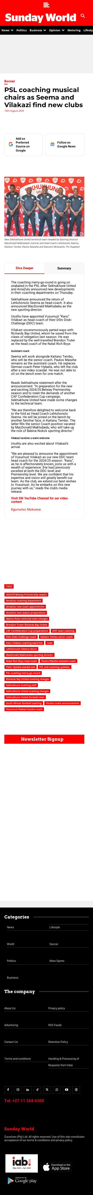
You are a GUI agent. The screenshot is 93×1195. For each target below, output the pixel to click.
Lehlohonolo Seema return (21, 648)
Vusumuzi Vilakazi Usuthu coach (24, 709)
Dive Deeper (24, 268)
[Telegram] (52, 164)
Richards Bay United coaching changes (27, 679)
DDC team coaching (63, 630)
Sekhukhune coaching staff (21, 685)
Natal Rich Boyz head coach (21, 660)
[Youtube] (66, 1090)
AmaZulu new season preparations (25, 612)
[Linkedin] (32, 164)
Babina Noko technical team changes (27, 618)
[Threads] (76, 1090)
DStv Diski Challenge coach (21, 636)
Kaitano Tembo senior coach (56, 636)
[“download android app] (21, 1186)
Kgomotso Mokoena (26, 509)
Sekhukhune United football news (25, 697)
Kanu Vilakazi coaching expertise (24, 642)
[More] (82, 164)
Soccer (9, 81)
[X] (42, 164)
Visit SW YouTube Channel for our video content (39, 500)
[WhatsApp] (62, 164)
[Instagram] (18, 1090)
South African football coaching (24, 703)
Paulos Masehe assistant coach (58, 660)
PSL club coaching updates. (54, 667)
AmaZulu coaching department (23, 600)
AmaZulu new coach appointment (25, 606)
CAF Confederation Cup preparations (27, 630)
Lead (49, 642)
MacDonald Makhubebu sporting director (29, 654)
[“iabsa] (21, 1173)
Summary (64, 268)
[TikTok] (37, 1090)
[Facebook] (22, 164)
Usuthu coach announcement (62, 703)
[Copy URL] (72, 164)
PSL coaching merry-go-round (23, 673)
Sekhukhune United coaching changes (27, 691)
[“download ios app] (56, 1173)
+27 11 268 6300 (28, 1101)
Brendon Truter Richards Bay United (26, 624)
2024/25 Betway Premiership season (26, 594)
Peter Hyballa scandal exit (20, 667)
